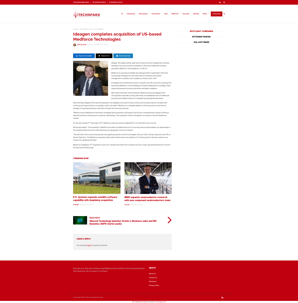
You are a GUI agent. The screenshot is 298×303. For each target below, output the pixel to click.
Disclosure (153, 281)
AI (122, 14)
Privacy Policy (154, 285)
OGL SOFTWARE (201, 42)
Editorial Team (81, 44)
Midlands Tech (87, 29)
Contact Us (153, 278)
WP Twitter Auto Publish (139, 302)
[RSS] (224, 2)
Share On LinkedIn (85, 56)
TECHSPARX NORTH (99, 2)
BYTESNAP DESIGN (201, 37)
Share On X (105, 56)
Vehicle (196, 14)
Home (75, 29)
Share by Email (124, 56)
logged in (89, 245)
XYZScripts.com (161, 302)
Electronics (143, 14)
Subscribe (217, 14)
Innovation (156, 14)
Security (186, 14)
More (205, 14)
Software (98, 29)
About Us (152, 274)
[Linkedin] (220, 2)
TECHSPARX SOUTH (115, 2)
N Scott (126, 204)
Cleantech (131, 14)
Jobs (166, 14)
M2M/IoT (175, 14)
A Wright (76, 204)
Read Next (94, 218)
